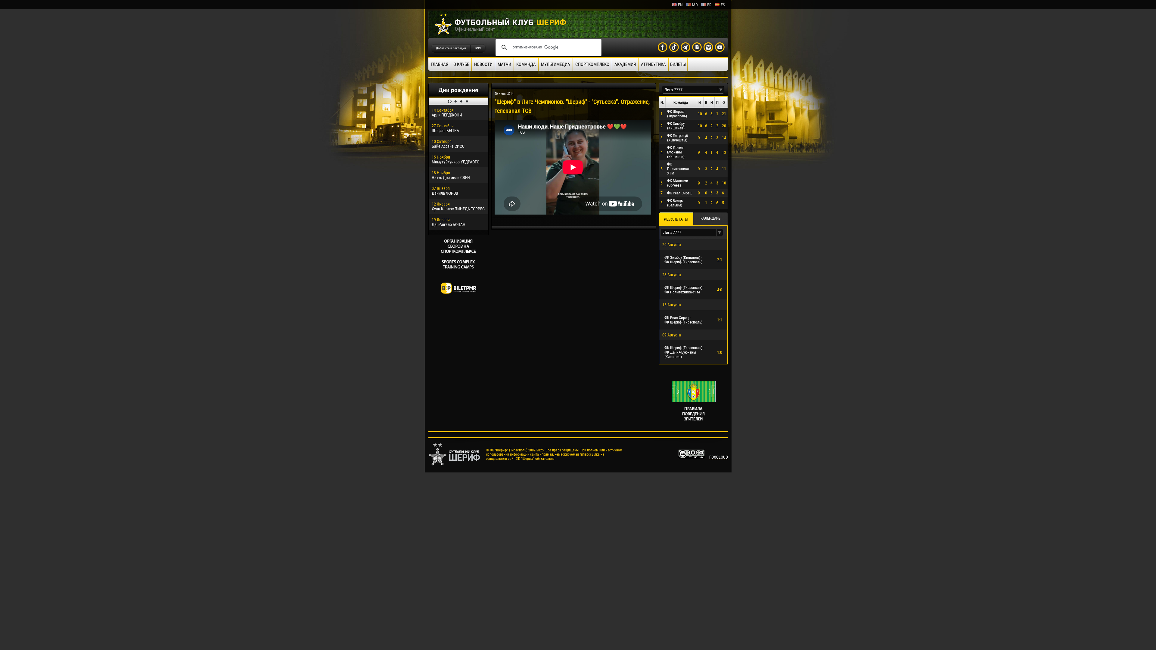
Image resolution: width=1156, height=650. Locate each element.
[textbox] (690, 90)
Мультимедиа (555, 64)
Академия (625, 64)
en (680, 4)
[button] (721, 90)
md (695, 4)
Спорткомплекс (592, 64)
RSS (478, 48)
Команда (526, 64)
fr (709, 4)
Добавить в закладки (451, 48)
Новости (483, 64)
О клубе (461, 64)
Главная (439, 64)
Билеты (678, 64)
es (723, 4)
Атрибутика (653, 64)
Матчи (504, 64)
